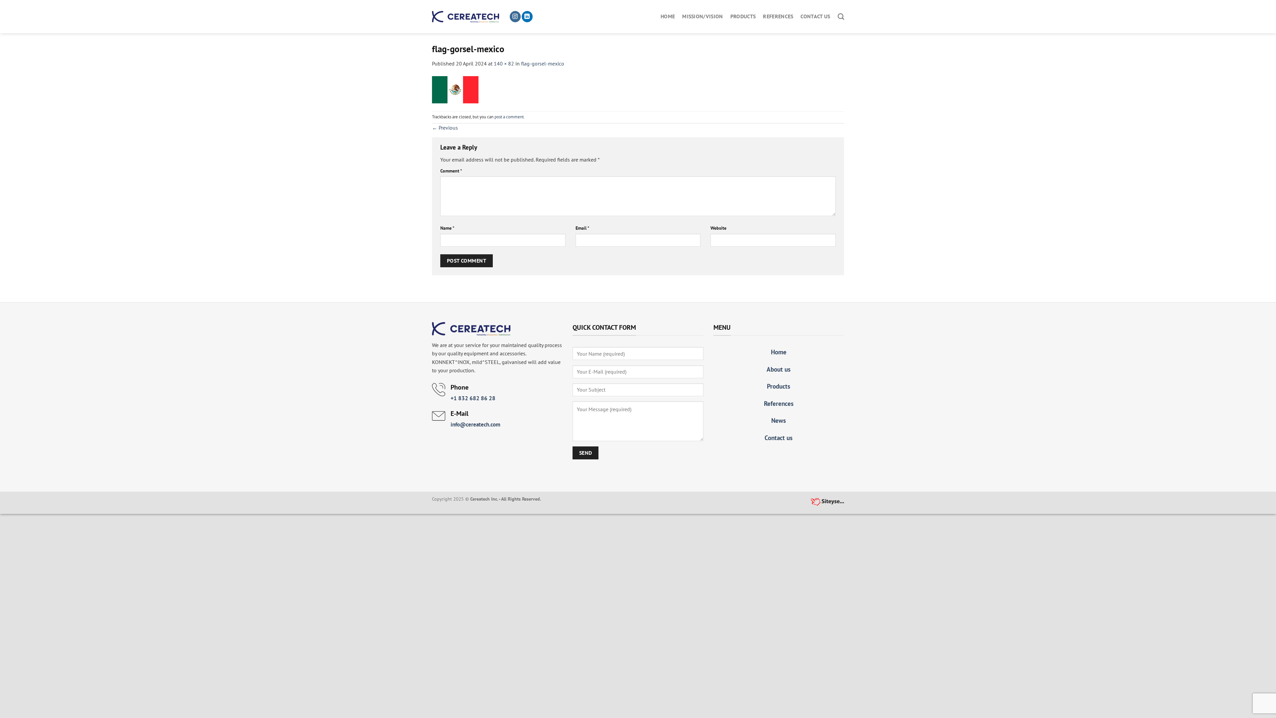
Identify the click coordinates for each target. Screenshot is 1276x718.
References (778, 16)
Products (743, 16)
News (778, 420)
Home (668, 16)
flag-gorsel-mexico (542, 63)
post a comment (509, 117)
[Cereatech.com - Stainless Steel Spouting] (465, 17)
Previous (445, 127)
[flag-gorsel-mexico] (455, 89)
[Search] (841, 16)
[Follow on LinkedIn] (527, 16)
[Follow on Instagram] (515, 16)
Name (447, 228)
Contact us (815, 16)
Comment (451, 171)
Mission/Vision (702, 16)
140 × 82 (504, 63)
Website (718, 228)
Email (582, 228)
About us (779, 369)
